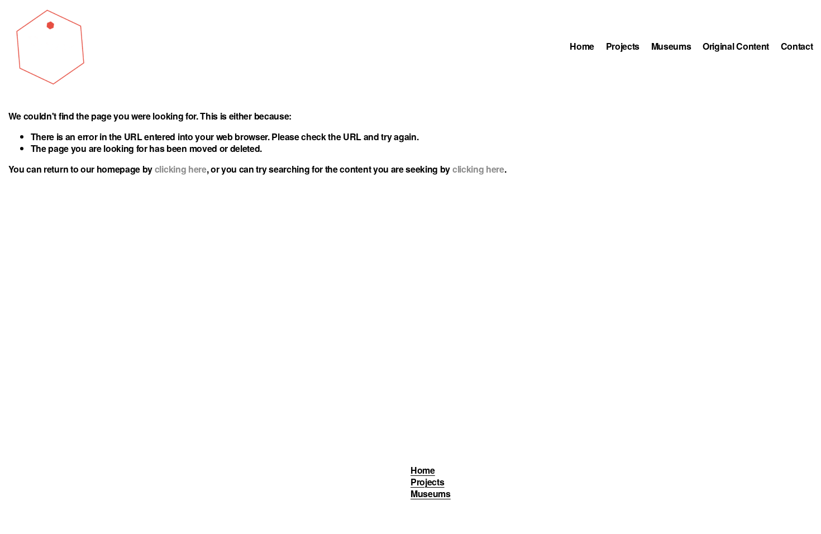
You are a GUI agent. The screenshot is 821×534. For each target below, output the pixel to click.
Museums (671, 46)
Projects (622, 46)
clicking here (181, 169)
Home (582, 46)
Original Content (736, 46)
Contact (797, 46)
